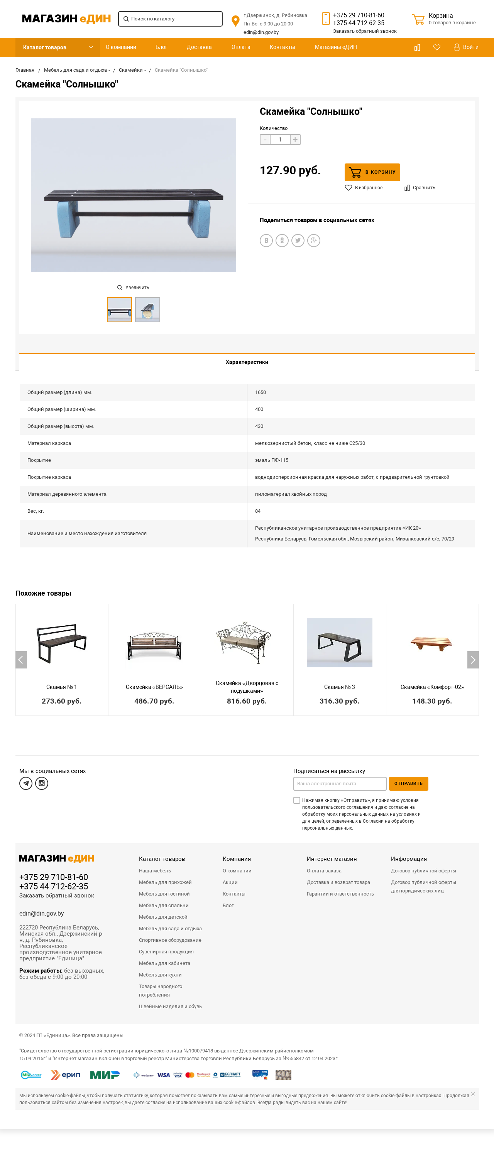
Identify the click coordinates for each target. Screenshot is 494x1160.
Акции (230, 882)
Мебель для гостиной (164, 894)
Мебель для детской (163, 917)
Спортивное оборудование (170, 940)
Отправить (408, 783)
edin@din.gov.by (261, 32)
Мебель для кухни (160, 975)
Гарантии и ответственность (340, 894)
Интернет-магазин (332, 858)
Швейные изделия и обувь (170, 1006)
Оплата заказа (324, 871)
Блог (161, 47)
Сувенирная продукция (166, 952)
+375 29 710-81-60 (358, 15)
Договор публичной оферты (423, 871)
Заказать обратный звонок (56, 895)
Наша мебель (155, 871)
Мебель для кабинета (164, 963)
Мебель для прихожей (165, 882)
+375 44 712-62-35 (358, 23)
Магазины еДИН (336, 47)
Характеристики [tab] (247, 362)
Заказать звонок (365, 31)
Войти (470, 47)
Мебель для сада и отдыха (170, 928)
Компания (237, 858)
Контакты (282, 47)
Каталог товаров (44, 47)
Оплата (241, 47)
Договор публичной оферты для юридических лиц (423, 886)
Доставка (199, 47)
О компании (121, 47)
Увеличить (136, 287)
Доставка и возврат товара (338, 882)
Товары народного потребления (160, 990)
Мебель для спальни (164, 905)
